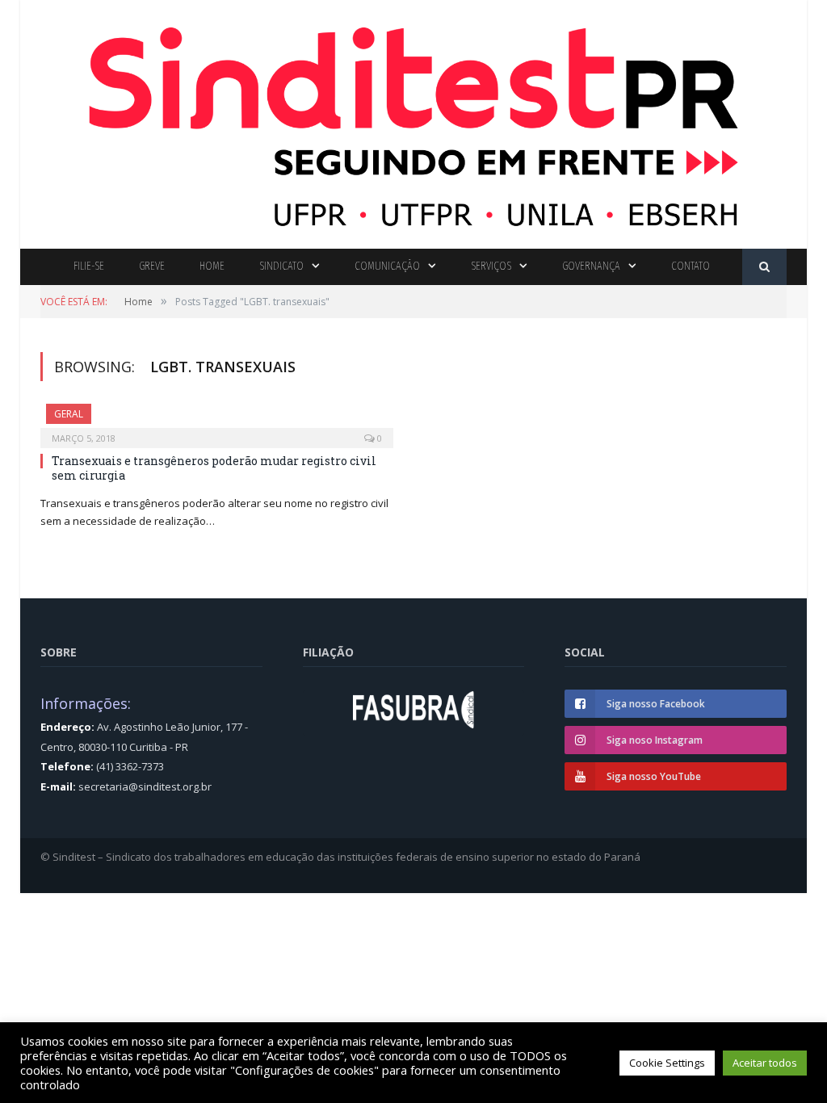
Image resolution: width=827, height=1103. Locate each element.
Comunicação (387, 266)
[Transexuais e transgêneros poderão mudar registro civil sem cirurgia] (216, 421)
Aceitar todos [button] (765, 1062)
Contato (690, 266)
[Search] (764, 267)
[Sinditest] (413, 120)
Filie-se (88, 266)
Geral (68, 414)
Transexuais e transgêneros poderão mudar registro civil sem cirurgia (214, 468)
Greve (152, 266)
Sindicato (281, 266)
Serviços (491, 266)
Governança (591, 266)
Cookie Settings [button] (667, 1062)
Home (212, 266)
